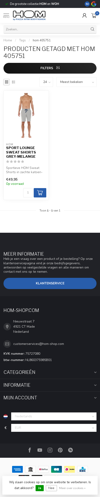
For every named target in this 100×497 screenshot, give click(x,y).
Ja (39, 488)
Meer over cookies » (72, 488)
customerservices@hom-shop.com (38, 344)
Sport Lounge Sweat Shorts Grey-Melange (21, 152)
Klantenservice (50, 283)
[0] (94, 15)
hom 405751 (42, 40)
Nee (51, 488)
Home (7, 40)
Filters (47, 68)
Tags (22, 40)
